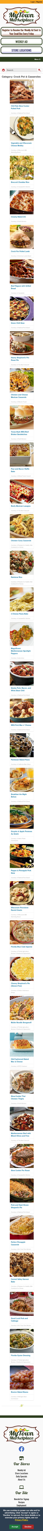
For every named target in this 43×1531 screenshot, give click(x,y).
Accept (15, 1527)
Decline (28, 1527)
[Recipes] (3, 70)
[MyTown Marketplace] (21, 1434)
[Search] (39, 70)
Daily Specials (21, 1476)
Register (39, 2)
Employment (21, 1505)
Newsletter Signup (21, 1499)
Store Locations (21, 50)
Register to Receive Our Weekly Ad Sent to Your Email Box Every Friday (21, 31)
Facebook (21, 1449)
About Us (21, 1479)
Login (33, 2)
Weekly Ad (21, 41)
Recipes (21, 1502)
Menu (37, 59)
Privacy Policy (21, 1520)
